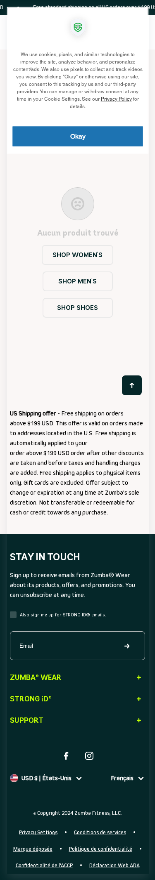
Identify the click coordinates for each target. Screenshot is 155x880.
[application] (77, 440)
